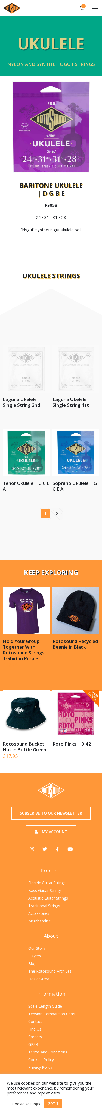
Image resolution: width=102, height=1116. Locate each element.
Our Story (36, 948)
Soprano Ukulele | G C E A (74, 486)
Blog (32, 963)
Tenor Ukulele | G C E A (26, 486)
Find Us (34, 1029)
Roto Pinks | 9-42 (71, 744)
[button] (94, 8)
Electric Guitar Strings (47, 882)
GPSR (33, 1044)
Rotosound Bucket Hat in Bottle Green (24, 747)
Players (34, 955)
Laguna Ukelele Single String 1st (70, 402)
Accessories (38, 913)
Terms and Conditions (47, 1052)
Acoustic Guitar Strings (48, 898)
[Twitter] (45, 849)
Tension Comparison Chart (52, 1013)
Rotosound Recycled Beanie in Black (75, 644)
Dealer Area (38, 978)
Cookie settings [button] (26, 1103)
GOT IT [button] (53, 1103)
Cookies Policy (41, 1059)
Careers (35, 1036)
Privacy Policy (40, 1067)
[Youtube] (70, 849)
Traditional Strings (44, 905)
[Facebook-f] (57, 849)
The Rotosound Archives (50, 971)
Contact (35, 1021)
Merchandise (39, 921)
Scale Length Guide (45, 1006)
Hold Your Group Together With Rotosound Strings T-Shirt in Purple (24, 649)
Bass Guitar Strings (45, 890)
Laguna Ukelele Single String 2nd (21, 402)
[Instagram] (32, 849)
